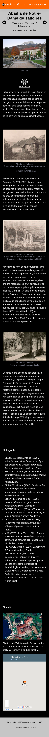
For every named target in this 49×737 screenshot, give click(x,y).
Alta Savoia (29, 30)
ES (30, 4)
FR (41, 4)
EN (35, 4)
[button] (45, 4)
